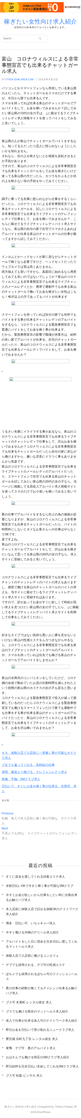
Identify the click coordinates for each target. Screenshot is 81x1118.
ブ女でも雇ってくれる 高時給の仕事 (28, 765)
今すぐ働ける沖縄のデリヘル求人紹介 (32, 932)
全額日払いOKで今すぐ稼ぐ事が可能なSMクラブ (39, 886)
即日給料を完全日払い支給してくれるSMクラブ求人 (42, 1066)
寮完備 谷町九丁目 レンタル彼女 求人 (32, 1039)
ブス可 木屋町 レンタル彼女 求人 (29, 1002)
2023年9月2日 (48, 79)
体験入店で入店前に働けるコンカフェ (32, 956)
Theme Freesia (63, 1106)
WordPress (43, 1112)
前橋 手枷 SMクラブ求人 (21, 779)
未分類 (5, 800)
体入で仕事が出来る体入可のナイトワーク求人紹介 (41, 1020)
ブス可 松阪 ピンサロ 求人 (24, 1075)
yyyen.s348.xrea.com (19, 79)
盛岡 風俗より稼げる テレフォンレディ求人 (34, 772)
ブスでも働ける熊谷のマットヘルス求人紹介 (37, 1011)
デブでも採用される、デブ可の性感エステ (35, 965)
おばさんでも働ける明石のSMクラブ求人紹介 (37, 1057)
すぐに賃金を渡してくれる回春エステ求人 (35, 877)
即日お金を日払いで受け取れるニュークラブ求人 (40, 1030)
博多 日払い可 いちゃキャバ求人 (31, 923)
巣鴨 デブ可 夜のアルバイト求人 (31, 1048)
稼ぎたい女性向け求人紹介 (40, 21)
